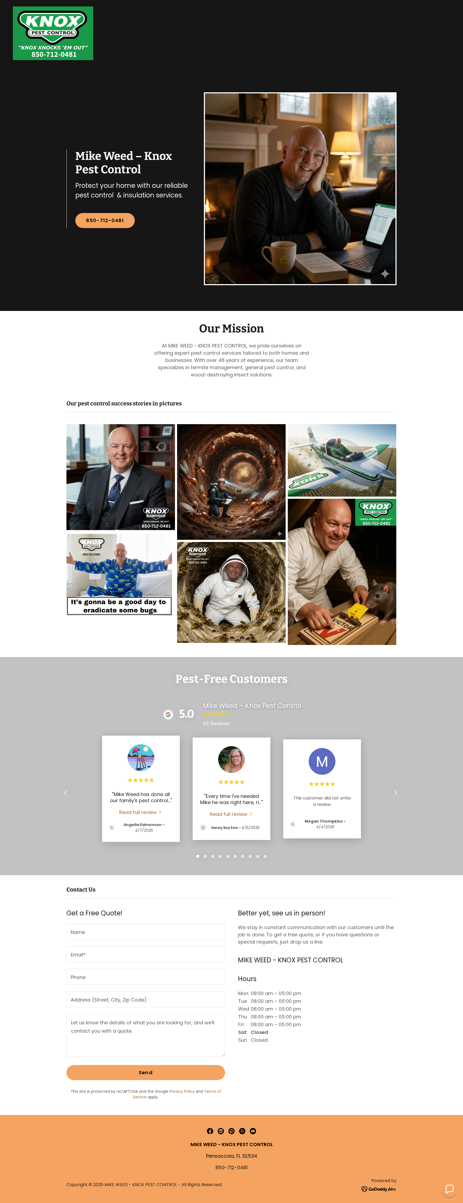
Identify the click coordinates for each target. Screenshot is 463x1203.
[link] (53, 33)
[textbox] (145, 932)
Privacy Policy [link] (182, 1091)
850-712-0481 (105, 220)
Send (146, 1072)
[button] (449, 1189)
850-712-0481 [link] (231, 1167)
